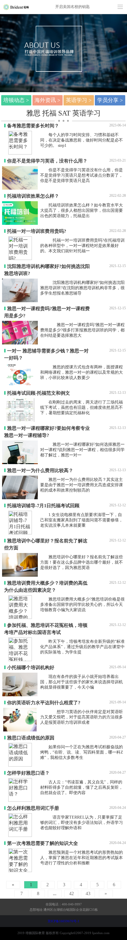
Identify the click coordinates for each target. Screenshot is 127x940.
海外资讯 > (47, 100)
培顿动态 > (16, 100)
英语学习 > (79, 100)
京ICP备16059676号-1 (63, 921)
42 (71, 893)
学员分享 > (110, 100)
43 (88, 893)
